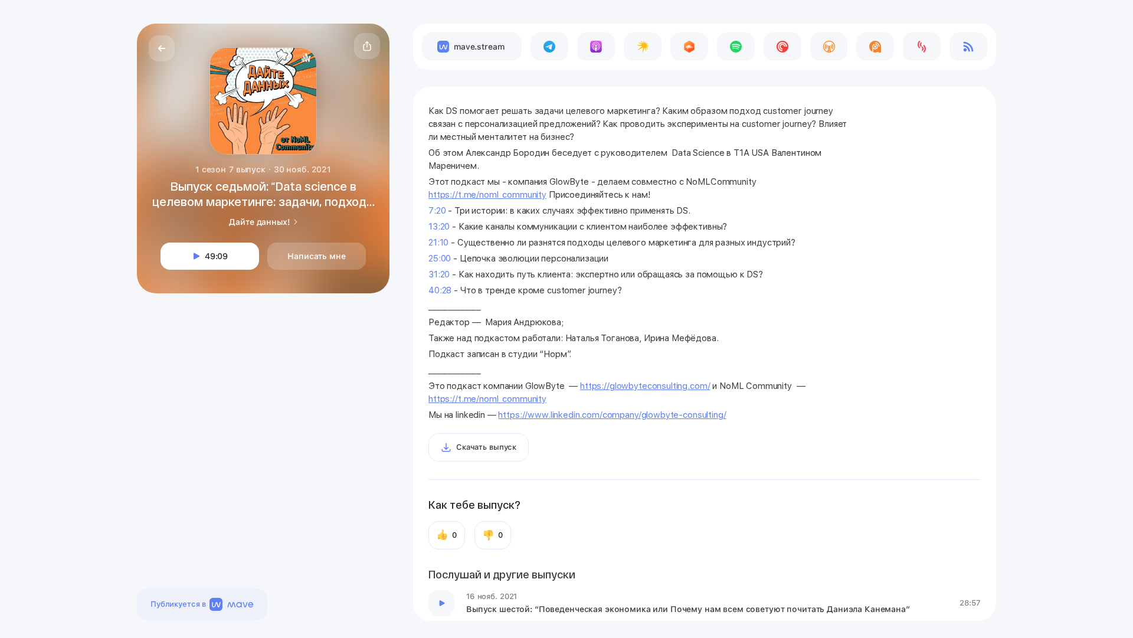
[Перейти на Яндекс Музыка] (643, 46)
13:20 (439, 226)
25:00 (439, 258)
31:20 (439, 274)
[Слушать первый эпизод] (441, 603)
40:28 (439, 290)
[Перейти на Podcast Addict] (875, 46)
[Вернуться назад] (162, 48)
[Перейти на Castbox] (689, 46)
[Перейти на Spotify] (736, 46)
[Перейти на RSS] (968, 46)
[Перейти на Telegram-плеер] (549, 46)
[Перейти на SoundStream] (922, 46)
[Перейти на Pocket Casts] (782, 46)
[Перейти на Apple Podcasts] (596, 46)
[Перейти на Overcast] (829, 46)
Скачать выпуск (486, 447)
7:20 (437, 210)
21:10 (438, 242)
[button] (367, 46)
